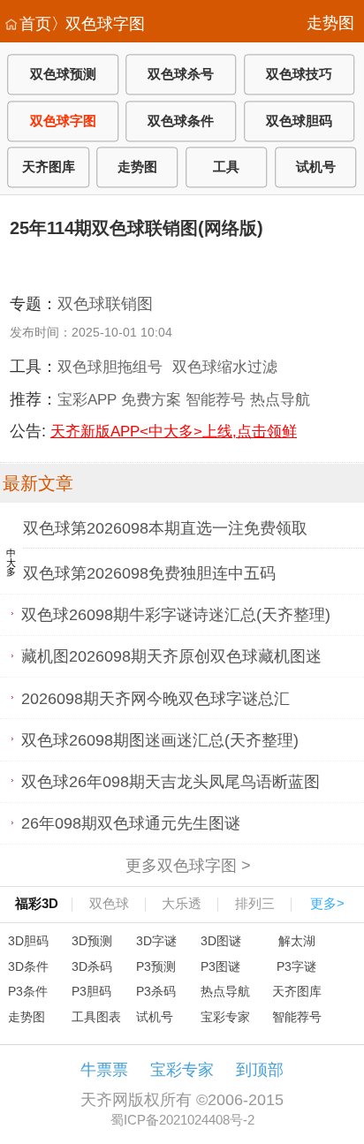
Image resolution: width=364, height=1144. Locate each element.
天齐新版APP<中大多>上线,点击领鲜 (173, 431)
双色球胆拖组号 (110, 367)
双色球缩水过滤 (224, 367)
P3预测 (156, 966)
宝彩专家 (225, 1017)
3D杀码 (92, 966)
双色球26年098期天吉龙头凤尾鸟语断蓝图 (170, 782)
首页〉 (43, 24)
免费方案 (151, 399)
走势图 (330, 23)
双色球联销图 (105, 304)
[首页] (11, 24)
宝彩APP (87, 399)
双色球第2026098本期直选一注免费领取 (165, 528)
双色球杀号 (181, 74)
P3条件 (28, 991)
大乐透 (181, 903)
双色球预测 (63, 74)
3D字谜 (156, 941)
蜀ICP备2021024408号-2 (182, 1119)
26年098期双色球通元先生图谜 (130, 823)
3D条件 (28, 966)
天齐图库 (48, 167)
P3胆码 (91, 991)
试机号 (316, 167)
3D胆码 (28, 941)
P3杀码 (156, 991)
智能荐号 (216, 399)
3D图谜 (221, 941)
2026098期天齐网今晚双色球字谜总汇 (155, 698)
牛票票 (104, 1070)
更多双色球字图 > (187, 865)
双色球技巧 (299, 74)
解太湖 (296, 941)
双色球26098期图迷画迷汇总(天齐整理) (160, 739)
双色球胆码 (299, 120)
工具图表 (96, 1017)
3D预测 (92, 941)
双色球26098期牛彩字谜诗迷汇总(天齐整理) (175, 615)
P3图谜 (220, 966)
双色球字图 (105, 24)
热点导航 (280, 399)
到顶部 (260, 1070)
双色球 (109, 903)
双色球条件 (181, 120)
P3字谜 (296, 966)
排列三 (255, 903)
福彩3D (36, 903)
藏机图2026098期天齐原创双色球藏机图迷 (171, 656)
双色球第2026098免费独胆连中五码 (149, 573)
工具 (226, 167)
